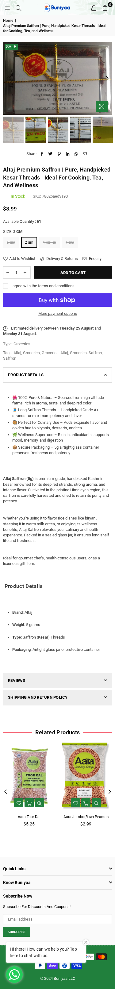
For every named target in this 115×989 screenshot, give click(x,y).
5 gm (11, 242)
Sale (11, 46)
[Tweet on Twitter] (50, 153)
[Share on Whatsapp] (76, 153)
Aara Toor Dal (29, 817)
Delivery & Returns (61, 258)
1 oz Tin (49, 242)
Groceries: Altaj (55, 352)
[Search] (18, 7)
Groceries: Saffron (86, 352)
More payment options (57, 313)
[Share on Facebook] (42, 153)
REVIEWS (16, 680)
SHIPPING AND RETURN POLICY (38, 697)
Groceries (31, 352)
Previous (7, 78)
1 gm (70, 242)
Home (8, 20)
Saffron (9, 358)
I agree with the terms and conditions (42, 286)
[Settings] (93, 7)
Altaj (17, 352)
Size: (12, 231)
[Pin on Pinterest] (59, 153)
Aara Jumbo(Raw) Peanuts (86, 817)
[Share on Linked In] (68, 153)
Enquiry (95, 258)
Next (107, 78)
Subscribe (16, 932)
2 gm (29, 242)
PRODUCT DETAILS (26, 375)
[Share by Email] (85, 153)
